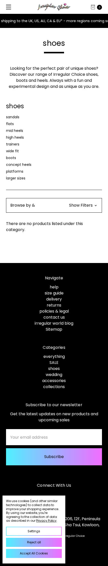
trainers (12, 144)
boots (11, 157)
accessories (54, 381)
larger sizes (15, 178)
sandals (12, 117)
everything (54, 356)
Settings (34, 531)
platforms (14, 171)
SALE (54, 362)
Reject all (34, 542)
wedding (54, 375)
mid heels (14, 130)
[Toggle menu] (7, 7)
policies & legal (54, 311)
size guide (54, 293)
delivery (54, 299)
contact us (54, 317)
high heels (15, 137)
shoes (54, 368)
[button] (54, 205)
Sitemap (54, 329)
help (54, 287)
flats (10, 123)
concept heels (18, 164)
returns (54, 305)
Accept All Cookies (34, 553)
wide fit (12, 151)
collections (54, 387)
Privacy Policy (46, 520)
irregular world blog (54, 323)
